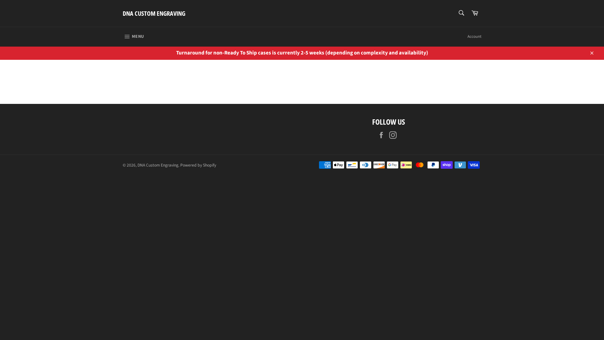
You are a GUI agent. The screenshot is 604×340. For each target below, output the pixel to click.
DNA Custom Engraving (154, 13)
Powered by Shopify (198, 165)
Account (474, 36)
